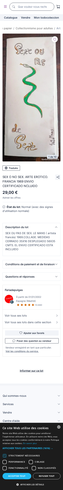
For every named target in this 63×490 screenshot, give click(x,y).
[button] (31, 227)
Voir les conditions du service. (22, 351)
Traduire (13, 168)
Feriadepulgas (14, 290)
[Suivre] (55, 39)
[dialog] (31, 456)
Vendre (25, 17)
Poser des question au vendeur (34, 340)
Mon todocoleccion (46, 17)
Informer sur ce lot (31, 370)
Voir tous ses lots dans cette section (28, 322)
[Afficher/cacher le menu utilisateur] (4, 6)
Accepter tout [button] (16, 476)
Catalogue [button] (10, 17)
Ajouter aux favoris (34, 333)
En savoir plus (30, 443)
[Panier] (58, 7)
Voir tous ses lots (16, 315)
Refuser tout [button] (47, 476)
